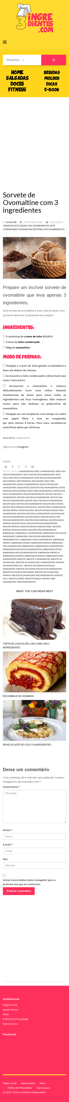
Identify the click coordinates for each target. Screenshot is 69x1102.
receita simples (42, 510)
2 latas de (22, 342)
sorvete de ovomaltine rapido (18, 572)
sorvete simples (33, 578)
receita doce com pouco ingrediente (44, 500)
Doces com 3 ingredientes (34, 225)
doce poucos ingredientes (47, 478)
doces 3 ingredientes (28, 484)
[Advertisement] (34, 138)
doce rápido (37, 481)
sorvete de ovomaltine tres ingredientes (32, 575)
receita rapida (26, 510)
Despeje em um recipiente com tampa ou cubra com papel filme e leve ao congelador (34, 420)
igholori (11, 222)
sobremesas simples (35, 556)
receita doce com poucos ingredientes (22, 504)
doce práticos (24, 481)
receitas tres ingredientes (42, 530)
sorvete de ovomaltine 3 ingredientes (35, 562)
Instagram (22, 446)
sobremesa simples (41, 543)
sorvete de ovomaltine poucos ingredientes (39, 569)
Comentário (11, 787)
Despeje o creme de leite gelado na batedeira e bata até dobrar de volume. (34, 368)
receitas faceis (18, 523)
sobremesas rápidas (13, 556)
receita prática (10, 510)
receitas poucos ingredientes (42, 523)
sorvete (21, 559)
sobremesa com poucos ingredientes (35, 536)
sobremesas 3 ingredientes (49, 546)
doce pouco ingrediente (21, 478)
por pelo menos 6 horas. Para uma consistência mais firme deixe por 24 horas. (34, 425)
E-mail (7, 844)
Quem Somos (10, 1009)
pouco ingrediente (12, 494)
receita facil (31, 507)
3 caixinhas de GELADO (29, 336)
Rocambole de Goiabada (18, 696)
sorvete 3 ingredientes (38, 559)
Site (5, 859)
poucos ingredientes (34, 494)
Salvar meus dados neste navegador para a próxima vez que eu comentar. (29, 882)
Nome (7, 830)
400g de (17, 347)
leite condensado (29, 342)
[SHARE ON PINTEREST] (26, 467)
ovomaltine (23, 347)
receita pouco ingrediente (52, 507)
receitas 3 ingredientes (38, 513)
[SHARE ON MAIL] (32, 467)
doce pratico (9, 481)
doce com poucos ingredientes (39, 474)
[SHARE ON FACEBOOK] (12, 467)
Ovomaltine (25, 229)
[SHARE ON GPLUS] (19, 467)
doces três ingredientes (39, 491)
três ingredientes (26, 582)
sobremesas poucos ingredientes (20, 552)
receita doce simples (13, 507)
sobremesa (8, 533)
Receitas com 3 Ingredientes (48, 229)
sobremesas (28, 546)
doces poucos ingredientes (44, 487)
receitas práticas (11, 526)
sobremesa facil (11, 539)
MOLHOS (51, 79)
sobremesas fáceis (52, 549)
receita (49, 494)
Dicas (6, 1014)
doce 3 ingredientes (44, 471)
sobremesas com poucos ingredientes (22, 549)
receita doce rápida (53, 504)
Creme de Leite (11, 225)
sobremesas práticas (48, 552)
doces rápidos (19, 491)
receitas (21, 513)
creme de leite (33, 336)
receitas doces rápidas (36, 520)
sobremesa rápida (20, 543)
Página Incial (10, 1005)
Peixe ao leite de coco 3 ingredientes (27, 744)
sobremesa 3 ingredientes (28, 533)
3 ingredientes (26, 471)
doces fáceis (23, 487)
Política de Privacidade (15, 1019)
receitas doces (32, 517)
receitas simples (20, 530)
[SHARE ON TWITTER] (6, 467)
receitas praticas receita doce (36, 526)
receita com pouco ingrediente (33, 497)
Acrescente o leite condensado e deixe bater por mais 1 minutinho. (34, 378)
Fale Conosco (10, 1023)
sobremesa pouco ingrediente (36, 539)
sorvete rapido (16, 578)
